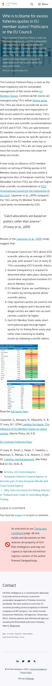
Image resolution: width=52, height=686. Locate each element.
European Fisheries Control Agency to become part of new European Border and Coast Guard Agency (24, 481)
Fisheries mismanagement (19, 459)
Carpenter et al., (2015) (29, 238)
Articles (6, 71)
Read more (15, 625)
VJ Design (29, 678)
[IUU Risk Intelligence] (10, 4)
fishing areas (40, 100)
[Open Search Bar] (32, 4)
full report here (19, 411)
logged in (20, 515)
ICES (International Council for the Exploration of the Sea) (25, 191)
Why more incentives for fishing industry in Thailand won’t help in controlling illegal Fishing (25, 494)
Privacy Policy (26, 672)
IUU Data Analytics (19, 71)
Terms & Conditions (38, 669)
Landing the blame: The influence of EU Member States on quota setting (24, 429)
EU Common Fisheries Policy (16, 441)
